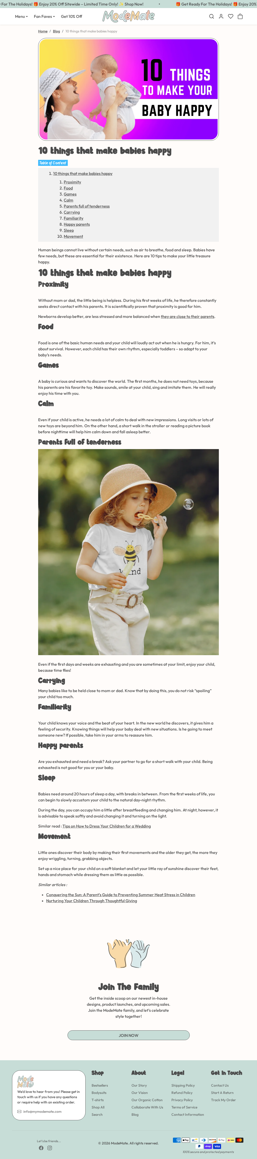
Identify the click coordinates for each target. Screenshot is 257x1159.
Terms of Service (184, 1107)
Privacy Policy (182, 1100)
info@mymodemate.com (42, 1111)
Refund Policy (181, 1092)
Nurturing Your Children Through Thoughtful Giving (91, 900)
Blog (56, 31)
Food (68, 187)
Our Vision (140, 1092)
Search (97, 1114)
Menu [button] (20, 16)
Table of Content (53, 162)
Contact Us (220, 1085)
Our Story (139, 1085)
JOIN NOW (129, 1035)
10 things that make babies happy (82, 173)
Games (70, 194)
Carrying (72, 212)
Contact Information (187, 1114)
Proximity (72, 181)
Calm (68, 200)
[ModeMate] (128, 16)
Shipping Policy (183, 1085)
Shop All (98, 1107)
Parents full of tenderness (87, 206)
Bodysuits (99, 1092)
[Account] (221, 16)
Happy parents (77, 224)
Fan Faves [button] (43, 16)
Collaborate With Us (147, 1107)
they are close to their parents (187, 316)
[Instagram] (49, 1147)
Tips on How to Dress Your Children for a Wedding (106, 826)
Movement (73, 236)
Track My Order (223, 1100)
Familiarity (73, 218)
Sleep (69, 230)
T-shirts (98, 1100)
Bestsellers (100, 1085)
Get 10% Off (71, 16)
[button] (211, 16)
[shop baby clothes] (128, 551)
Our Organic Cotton (147, 1100)
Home (42, 31)
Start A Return (222, 1092)
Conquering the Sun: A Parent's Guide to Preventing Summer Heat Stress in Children (120, 894)
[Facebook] (41, 1147)
